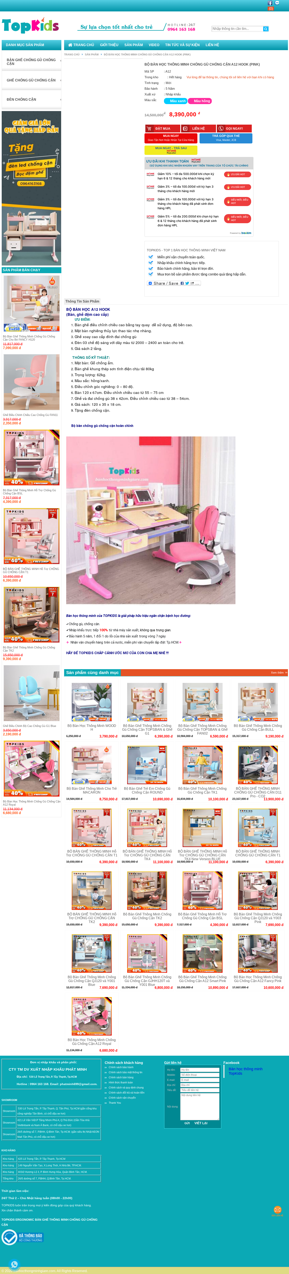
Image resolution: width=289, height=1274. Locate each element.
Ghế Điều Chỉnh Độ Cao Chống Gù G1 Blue (29, 726)
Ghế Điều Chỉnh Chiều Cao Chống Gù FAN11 (30, 415)
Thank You (115, 1102)
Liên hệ (212, 45)
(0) (271, 8)
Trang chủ (83, 45)
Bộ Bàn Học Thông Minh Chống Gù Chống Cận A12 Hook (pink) (147, 54)
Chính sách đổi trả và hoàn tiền (126, 1092)
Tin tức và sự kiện (182, 45)
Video (154, 45)
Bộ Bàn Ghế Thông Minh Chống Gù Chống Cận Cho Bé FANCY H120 (29, 338)
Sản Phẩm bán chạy (21, 270)
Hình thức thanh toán (121, 1082)
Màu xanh (178, 101)
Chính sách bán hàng (121, 1077)
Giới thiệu (109, 45)
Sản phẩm (133, 45)
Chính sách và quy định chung (126, 1087)
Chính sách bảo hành (121, 1067)
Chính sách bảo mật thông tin (125, 1072)
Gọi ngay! (234, 128)
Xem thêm (277, 672)
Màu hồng (202, 101)
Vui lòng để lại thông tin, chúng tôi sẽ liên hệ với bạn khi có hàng (230, 77)
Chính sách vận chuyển (122, 1097)
